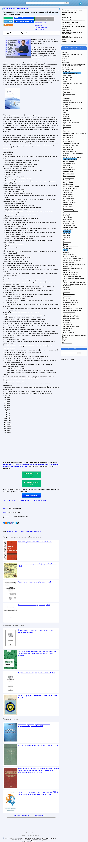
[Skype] (16, 523)
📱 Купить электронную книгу (23, 21)
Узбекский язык (68, 182)
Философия (67, 120)
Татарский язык (68, 180)
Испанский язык (68, 165)
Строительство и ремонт (71, 274)
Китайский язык (68, 215)
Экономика (66, 237)
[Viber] (11, 523)
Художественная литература (72, 108)
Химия (65, 85)
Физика (65, 81)
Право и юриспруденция (71, 123)
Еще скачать (8, 21)
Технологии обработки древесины (74, 282)
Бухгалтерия (67, 242)
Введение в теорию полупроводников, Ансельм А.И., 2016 (36, 673)
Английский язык (68, 161)
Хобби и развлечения (70, 256)
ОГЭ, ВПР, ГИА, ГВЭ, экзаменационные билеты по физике (72, 37)
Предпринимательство (70, 246)
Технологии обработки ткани (72, 276)
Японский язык (68, 209)
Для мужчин (67, 320)
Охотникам (66, 270)
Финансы (66, 240)
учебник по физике (12, 531)
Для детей (66, 92)
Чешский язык (67, 204)
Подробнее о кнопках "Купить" (16, 33)
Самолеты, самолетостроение (72, 268)
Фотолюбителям (68, 254)
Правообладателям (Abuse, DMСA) (40, 28)
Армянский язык (68, 178)
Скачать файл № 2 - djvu (31, 483)
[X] (18, 523)
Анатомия (66, 104)
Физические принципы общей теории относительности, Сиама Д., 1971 (37, 697)
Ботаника (66, 106)
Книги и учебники (67, 69)
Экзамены (65, 62)
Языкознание (67, 219)
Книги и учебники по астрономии (73, 20)
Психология (67, 118)
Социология (67, 98)
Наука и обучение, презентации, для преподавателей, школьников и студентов (73, 65)
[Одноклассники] (6, 523)
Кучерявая (37, 531)
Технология (67, 96)
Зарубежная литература (71, 143)
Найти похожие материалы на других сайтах (44, 19)
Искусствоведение (69, 94)
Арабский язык (68, 190)
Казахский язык (68, 194)
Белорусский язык (69, 176)
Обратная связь (67, 343)
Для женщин (67, 296)
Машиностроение (69, 294)
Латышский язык (68, 198)
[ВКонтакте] (4, 523)
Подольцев (29, 531)
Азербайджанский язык (70, 188)
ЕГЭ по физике (67, 17)
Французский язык (69, 163)
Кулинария (66, 330)
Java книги (66, 292)
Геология (66, 287)
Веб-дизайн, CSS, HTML (71, 318)
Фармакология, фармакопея (72, 260)
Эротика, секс (67, 324)
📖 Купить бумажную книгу (23, 18)
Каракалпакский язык (70, 227)
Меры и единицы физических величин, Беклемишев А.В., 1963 (38, 745)
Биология (66, 87)
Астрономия (67, 125)
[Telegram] (13, 523)
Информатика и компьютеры (72, 83)
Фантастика (67, 314)
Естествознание (68, 141)
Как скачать (38, 25)
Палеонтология (68, 137)
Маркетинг (66, 235)
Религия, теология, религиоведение (74, 133)
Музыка (65, 129)
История (66, 114)
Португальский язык (69, 202)
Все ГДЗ (64, 58)
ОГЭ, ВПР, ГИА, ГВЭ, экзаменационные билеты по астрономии (72, 32)
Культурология (68, 147)
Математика (67, 75)
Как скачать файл (9, 500)
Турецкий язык (68, 192)
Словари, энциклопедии (71, 326)
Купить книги (31, 495)
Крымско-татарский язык (71, 186)
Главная (65, 52)
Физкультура (67, 127)
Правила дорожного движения (73, 102)
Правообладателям (40, 500)
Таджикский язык (68, 229)
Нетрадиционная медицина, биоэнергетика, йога (72, 311)
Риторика (66, 110)
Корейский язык (68, 184)
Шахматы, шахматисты (70, 302)
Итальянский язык (69, 169)
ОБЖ (65, 112)
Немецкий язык (68, 167)
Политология (67, 90)
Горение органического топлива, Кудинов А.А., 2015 (34, 582)
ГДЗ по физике (67, 15)
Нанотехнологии (68, 262)
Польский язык (68, 200)
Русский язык (67, 77)
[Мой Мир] (8, 523)
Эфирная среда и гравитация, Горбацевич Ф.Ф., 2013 (35, 542)
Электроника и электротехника (73, 258)
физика (22, 531)
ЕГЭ (63, 60)
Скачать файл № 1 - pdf (31, 475)
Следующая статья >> (41, 815)
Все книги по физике (69, 12)
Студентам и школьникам (71, 145)
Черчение (66, 116)
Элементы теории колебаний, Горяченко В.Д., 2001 (34, 605)
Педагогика (67, 100)
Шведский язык (68, 207)
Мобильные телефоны (70, 272)
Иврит (65, 213)
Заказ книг (66, 290)
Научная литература (69, 151)
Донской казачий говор (70, 211)
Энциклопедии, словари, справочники (74, 335)
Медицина (66, 306)
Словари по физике (69, 41)
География (66, 139)
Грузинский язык (68, 221)
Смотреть (8, 25)
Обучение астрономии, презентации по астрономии (72, 23)
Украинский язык (68, 174)
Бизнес (65, 244)
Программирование (69, 304)
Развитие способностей (70, 300)
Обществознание (68, 135)
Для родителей (68, 149)
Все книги (65, 337)
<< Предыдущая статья (21, 815)
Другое (64, 339)
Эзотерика (66, 252)
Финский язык (67, 217)
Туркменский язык (69, 225)
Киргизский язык (68, 223)
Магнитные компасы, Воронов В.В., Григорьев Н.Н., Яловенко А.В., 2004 (37, 565)
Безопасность (67, 328)
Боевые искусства (69, 332)
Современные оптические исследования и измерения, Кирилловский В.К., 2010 (35, 631)
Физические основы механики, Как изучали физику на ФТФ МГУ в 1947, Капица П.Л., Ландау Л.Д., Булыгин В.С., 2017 (38, 793)
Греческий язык (68, 196)
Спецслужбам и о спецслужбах (73, 308)
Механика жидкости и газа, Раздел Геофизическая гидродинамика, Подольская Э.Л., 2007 (34, 725)
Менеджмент (67, 233)
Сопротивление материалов (72, 10)
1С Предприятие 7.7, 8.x (71, 316)
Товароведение (68, 248)
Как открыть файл (40, 23)
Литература (67, 79)
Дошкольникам (68, 71)
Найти (64, 341)
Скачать (8, 18)
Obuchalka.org (9, 838)
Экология (66, 131)
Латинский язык (68, 171)
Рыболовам (67, 322)
